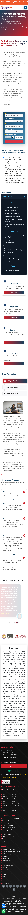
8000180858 (19, 2)
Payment (4, 887)
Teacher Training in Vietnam (9, 800)
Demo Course (5, 867)
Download (15, 774)
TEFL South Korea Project (8, 858)
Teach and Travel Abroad (8, 836)
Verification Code (11, 134)
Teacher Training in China (9, 798)
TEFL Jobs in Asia (6, 842)
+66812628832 (13, 763)
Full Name (9, 113)
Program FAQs (6, 869)
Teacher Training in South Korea (10, 814)
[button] (3, 906)
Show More (14, 292)
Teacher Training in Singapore (10, 802)
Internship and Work (7, 873)
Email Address (10, 124)
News (3, 885)
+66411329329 (14, 1)
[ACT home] (7, 8)
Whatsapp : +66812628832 (23, 1)
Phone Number (10, 118)
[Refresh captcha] (8, 137)
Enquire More (14, 142)
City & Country (10, 129)
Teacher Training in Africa (9, 818)
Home (2, 33)
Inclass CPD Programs (8, 878)
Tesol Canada (5, 847)
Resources (5, 882)
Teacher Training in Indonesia (10, 807)
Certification (5, 864)
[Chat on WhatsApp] (3, 911)
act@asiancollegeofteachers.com (11, 770)
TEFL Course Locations (8, 845)
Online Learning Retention (9, 862)
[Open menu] (25, 7)
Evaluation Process (7, 871)
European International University (11, 860)
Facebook (9, 786)
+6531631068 (12, 768)
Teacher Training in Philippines (10, 812)
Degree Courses (6, 849)
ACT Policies (5, 891)
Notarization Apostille (8, 889)
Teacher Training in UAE (8, 809)
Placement (5, 876)
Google (4, 786)
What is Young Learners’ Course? (10, 827)
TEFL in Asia (5, 840)
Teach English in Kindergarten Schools (12, 838)
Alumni (15, 786)
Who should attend (7, 829)
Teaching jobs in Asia (8, 833)
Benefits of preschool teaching (10, 831)
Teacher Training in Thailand (10, 816)
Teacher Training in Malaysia (10, 805)
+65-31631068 (10, 2)
